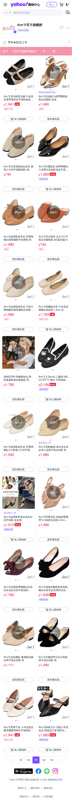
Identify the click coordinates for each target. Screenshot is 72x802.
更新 (60, 779)
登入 (51, 4)
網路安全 (24, 796)
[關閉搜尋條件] (10, 12)
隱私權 (36, 796)
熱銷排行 (56, 51)
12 (43, 760)
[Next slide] (32, 72)
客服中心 (22, 788)
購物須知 (48, 788)
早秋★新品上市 (17, 42)
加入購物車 (20, 119)
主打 (5, 51)
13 (51, 760)
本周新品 (46, 51)
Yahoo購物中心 (25, 4)
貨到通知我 (53, 119)
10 (28, 760)
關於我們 (35, 788)
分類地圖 (48, 796)
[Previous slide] (4, 72)
